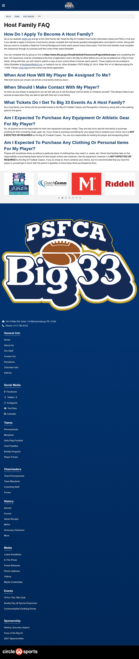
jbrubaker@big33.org (32, 64)
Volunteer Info (11, 367)
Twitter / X (11, 397)
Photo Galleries (12, 571)
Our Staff (8, 350)
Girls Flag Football (13, 440)
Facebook (11, 391)
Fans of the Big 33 (13, 633)
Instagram (11, 402)
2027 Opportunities (14, 638)
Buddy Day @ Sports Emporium (20, 603)
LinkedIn (11, 413)
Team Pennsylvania (14, 475)
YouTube (12, 408)
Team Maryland (12, 481)
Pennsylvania (11, 429)
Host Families (28, 16)
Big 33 (8, 16)
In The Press (10, 559)
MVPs (7, 524)
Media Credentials (13, 582)
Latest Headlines (12, 554)
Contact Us (10, 356)
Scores (7, 513)
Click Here (24, 67)
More (6, 535)
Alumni (7, 507)
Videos (7, 576)
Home (7, 339)
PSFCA (8, 372)
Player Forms (11, 456)
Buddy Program (12, 451)
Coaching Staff (11, 486)
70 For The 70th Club (15, 597)
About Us (9, 345)
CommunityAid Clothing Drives (20, 608)
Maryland (9, 434)
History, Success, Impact (16, 627)
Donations (9, 361)
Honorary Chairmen (14, 530)
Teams (16, 16)
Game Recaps (11, 518)
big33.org (26, 38)
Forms (7, 492)
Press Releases (12, 565)
